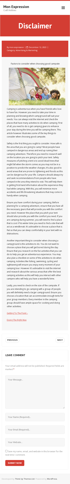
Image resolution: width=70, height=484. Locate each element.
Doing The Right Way (17, 320)
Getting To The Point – (17, 313)
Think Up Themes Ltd (24, 479)
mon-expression (16, 47)
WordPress (52, 479)
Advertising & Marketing (26, 50)
